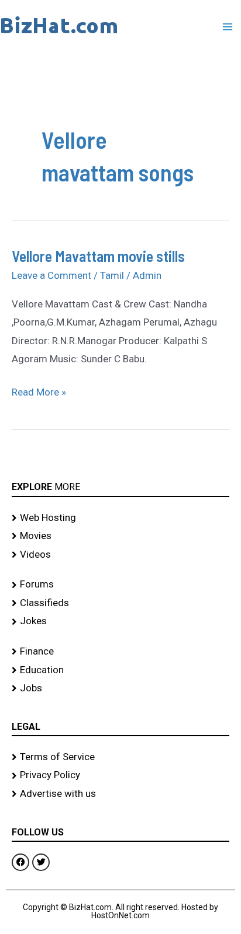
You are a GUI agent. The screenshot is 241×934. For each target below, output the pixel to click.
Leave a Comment (51, 275)
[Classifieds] (120, 603)
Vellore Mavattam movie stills (98, 256)
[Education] (120, 670)
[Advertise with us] (120, 794)
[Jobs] (120, 688)
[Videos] (120, 554)
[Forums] (120, 584)
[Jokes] (120, 621)
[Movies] (120, 536)
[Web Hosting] (120, 518)
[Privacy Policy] (120, 775)
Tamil (112, 275)
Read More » (39, 390)
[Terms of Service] (120, 757)
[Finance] (120, 651)
